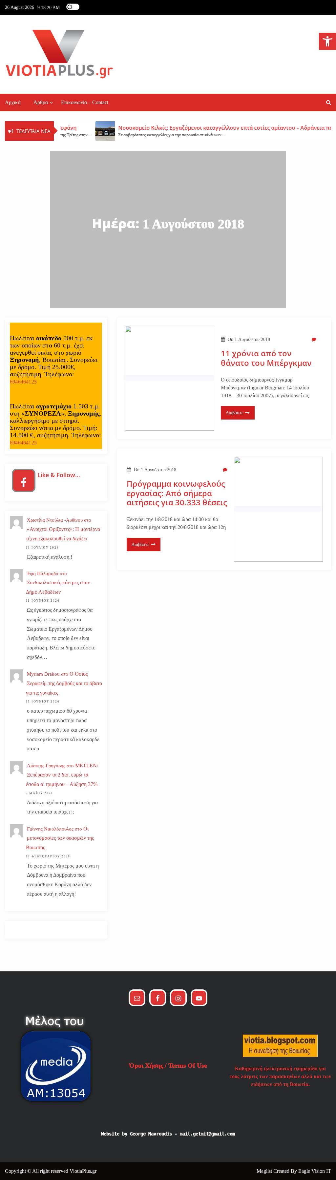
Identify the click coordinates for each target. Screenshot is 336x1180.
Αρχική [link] (12, 102)
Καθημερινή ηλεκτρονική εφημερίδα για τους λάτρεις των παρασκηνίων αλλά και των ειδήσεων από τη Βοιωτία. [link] (280, 1076)
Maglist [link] (265, 1171)
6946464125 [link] (23, 381)
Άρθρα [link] (40, 102)
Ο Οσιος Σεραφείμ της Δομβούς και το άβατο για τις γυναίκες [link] (64, 683)
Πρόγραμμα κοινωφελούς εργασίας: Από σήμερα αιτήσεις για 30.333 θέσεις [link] (177, 493)
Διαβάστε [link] (234, 412)
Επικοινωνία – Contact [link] (84, 102)
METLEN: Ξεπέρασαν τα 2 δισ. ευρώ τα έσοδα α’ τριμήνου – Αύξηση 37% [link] (62, 775)
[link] (327, 41)
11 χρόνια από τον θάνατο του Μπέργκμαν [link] (266, 358)
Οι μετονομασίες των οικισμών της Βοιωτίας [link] (60, 838)
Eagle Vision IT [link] (314, 1171)
